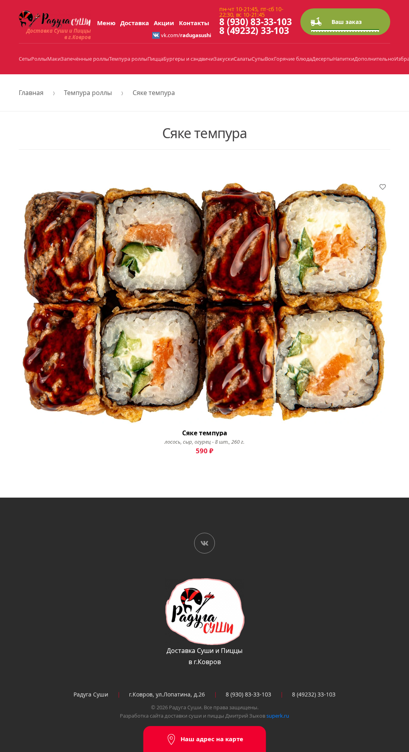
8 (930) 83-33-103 (255, 22)
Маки (54, 58)
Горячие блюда (293, 58)
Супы (258, 58)
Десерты (322, 58)
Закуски (224, 58)
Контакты (194, 23)
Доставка (134, 23)
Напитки (343, 58)
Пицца (155, 58)
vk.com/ (185, 35)
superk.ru (277, 715)
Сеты (25, 58)
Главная (31, 92)
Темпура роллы (128, 58)
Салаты (243, 58)
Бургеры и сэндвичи (188, 58)
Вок (269, 58)
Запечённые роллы (85, 58)
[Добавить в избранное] (382, 187)
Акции (164, 23)
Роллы (39, 58)
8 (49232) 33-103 (254, 30)
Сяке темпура (154, 92)
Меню (106, 23)
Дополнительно (374, 58)
